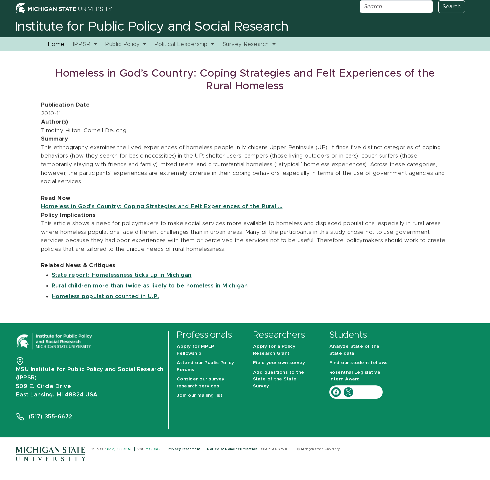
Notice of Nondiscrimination (232, 449)
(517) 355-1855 (119, 449)
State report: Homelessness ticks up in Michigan (122, 275)
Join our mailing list (199, 395)
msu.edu (154, 449)
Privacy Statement (185, 449)
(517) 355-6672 (50, 416)
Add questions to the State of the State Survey (278, 379)
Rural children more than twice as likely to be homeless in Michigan (150, 285)
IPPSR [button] (82, 44)
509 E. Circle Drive (43, 386)
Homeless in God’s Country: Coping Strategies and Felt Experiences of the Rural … (161, 206)
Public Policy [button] (123, 44)
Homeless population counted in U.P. (105, 296)
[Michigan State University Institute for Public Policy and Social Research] (55, 340)
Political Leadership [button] (181, 44)
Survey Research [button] (246, 44)
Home (56, 44)
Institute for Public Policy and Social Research (152, 26)
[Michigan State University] (50, 453)
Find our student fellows (358, 362)
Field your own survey (279, 362)
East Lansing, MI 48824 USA (57, 394)
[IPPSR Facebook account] (337, 391)
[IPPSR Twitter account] (348, 391)
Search (452, 6)
